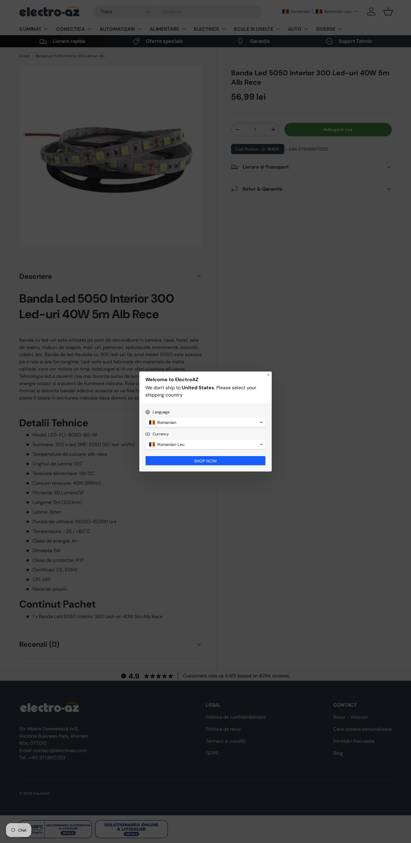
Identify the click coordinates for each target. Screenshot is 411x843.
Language (161, 412)
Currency (161, 434)
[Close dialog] (268, 375)
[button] (205, 422)
